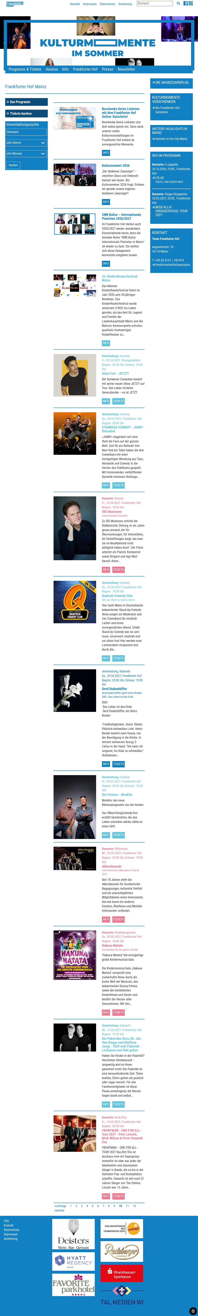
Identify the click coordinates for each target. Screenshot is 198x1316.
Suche (178, 3)
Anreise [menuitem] (52, 69)
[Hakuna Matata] (75, 955)
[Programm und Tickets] (99, 47)
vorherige (60, 1206)
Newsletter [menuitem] (126, 69)
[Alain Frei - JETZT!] (75, 375)
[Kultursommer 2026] (75, 175)
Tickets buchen (21, 113)
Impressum (90, 4)
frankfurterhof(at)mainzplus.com (175, 265)
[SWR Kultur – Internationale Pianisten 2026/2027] (75, 224)
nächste (59, 1210)
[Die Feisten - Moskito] (75, 807)
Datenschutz (107, 4)
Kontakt (75, 4)
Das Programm (20, 102)
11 (127, 1206)
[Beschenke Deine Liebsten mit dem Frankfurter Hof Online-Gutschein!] (75, 118)
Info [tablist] (106, 153)
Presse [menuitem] (107, 69)
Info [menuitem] (65, 69)
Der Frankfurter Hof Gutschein (167, 110)
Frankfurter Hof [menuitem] (85, 69)
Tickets (118, 401)
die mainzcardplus (172, 82)
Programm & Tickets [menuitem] (25, 69)
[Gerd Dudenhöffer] (75, 690)
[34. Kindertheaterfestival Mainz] (75, 285)
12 (134, 1206)
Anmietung (125, 4)
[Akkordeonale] (75, 859)
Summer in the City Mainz (171, 139)
